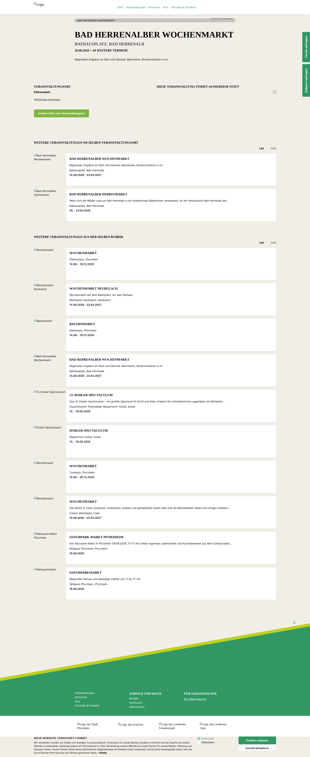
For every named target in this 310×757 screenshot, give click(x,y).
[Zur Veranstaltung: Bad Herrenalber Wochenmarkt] (50, 169)
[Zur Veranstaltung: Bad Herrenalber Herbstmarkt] (50, 205)
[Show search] (272, 7)
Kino (165, 7)
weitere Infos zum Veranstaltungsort (61, 113)
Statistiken (207, 742)
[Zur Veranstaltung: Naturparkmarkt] (50, 583)
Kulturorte (154, 7)
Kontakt (134, 698)
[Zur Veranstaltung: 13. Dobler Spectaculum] (50, 406)
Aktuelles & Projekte (183, 7)
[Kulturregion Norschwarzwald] (39, 7)
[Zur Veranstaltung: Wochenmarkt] (50, 264)
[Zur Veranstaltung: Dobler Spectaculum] (50, 441)
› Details (102, 752)
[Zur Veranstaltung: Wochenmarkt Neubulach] (50, 299)
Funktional (207, 738)
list (261, 148)
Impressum (136, 702)
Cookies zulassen (257, 740)
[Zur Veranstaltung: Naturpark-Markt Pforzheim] (50, 548)
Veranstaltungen (136, 7)
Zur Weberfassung (195, 699)
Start (120, 7)
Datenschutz (137, 707)
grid (273, 148)
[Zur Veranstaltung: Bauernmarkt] (50, 335)
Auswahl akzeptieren (257, 748)
